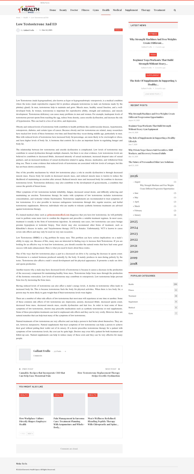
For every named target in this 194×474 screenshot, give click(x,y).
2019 (133, 257)
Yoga (153, 55)
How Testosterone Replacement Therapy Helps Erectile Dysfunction (99, 374)
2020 (134, 251)
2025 (134, 221)
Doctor (74, 10)
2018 (133, 263)
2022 (134, 239)
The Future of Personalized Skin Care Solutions (151, 162)
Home (53, 10)
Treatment (159, 10)
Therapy (145, 10)
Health (105, 10)
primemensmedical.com (58, 214)
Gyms (96, 10)
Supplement (131, 10)
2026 (134, 175)
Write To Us (44, 3)
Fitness (85, 10)
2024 (134, 227)
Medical (117, 10)
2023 (134, 233)
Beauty (63, 10)
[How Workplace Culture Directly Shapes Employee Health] (35, 404)
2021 (133, 245)
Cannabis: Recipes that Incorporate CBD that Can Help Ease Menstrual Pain (42, 374)
